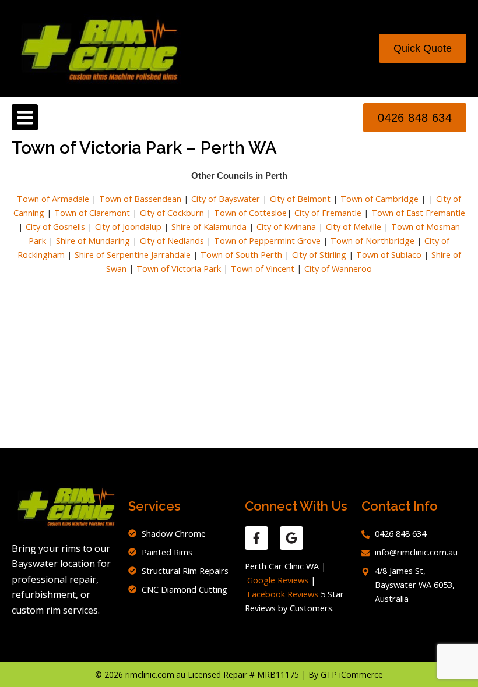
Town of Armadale (53, 198)
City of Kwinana (286, 226)
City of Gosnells (55, 226)
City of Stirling (319, 254)
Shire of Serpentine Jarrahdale (133, 254)
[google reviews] (291, 538)
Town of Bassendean (140, 198)
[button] (25, 117)
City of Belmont (300, 198)
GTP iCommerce (352, 674)
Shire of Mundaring (93, 240)
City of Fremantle (327, 212)
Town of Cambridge (379, 198)
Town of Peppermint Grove (267, 240)
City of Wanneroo (338, 268)
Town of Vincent (262, 268)
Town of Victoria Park (178, 268)
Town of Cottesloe (250, 212)
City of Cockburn (172, 212)
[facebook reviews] (256, 538)
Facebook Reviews (282, 594)
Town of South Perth (241, 254)
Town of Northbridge (372, 240)
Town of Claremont (93, 212)
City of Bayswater (225, 198)
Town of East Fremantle (418, 212)
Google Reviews (277, 580)
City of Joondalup (128, 226)
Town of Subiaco (388, 254)
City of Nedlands (172, 240)
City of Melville (353, 226)
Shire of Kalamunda (209, 226)
